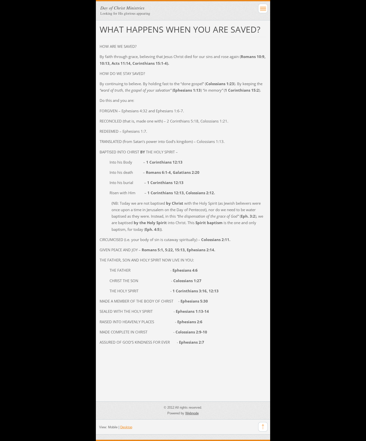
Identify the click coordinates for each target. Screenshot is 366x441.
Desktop (126, 427)
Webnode (192, 413)
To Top (263, 427)
